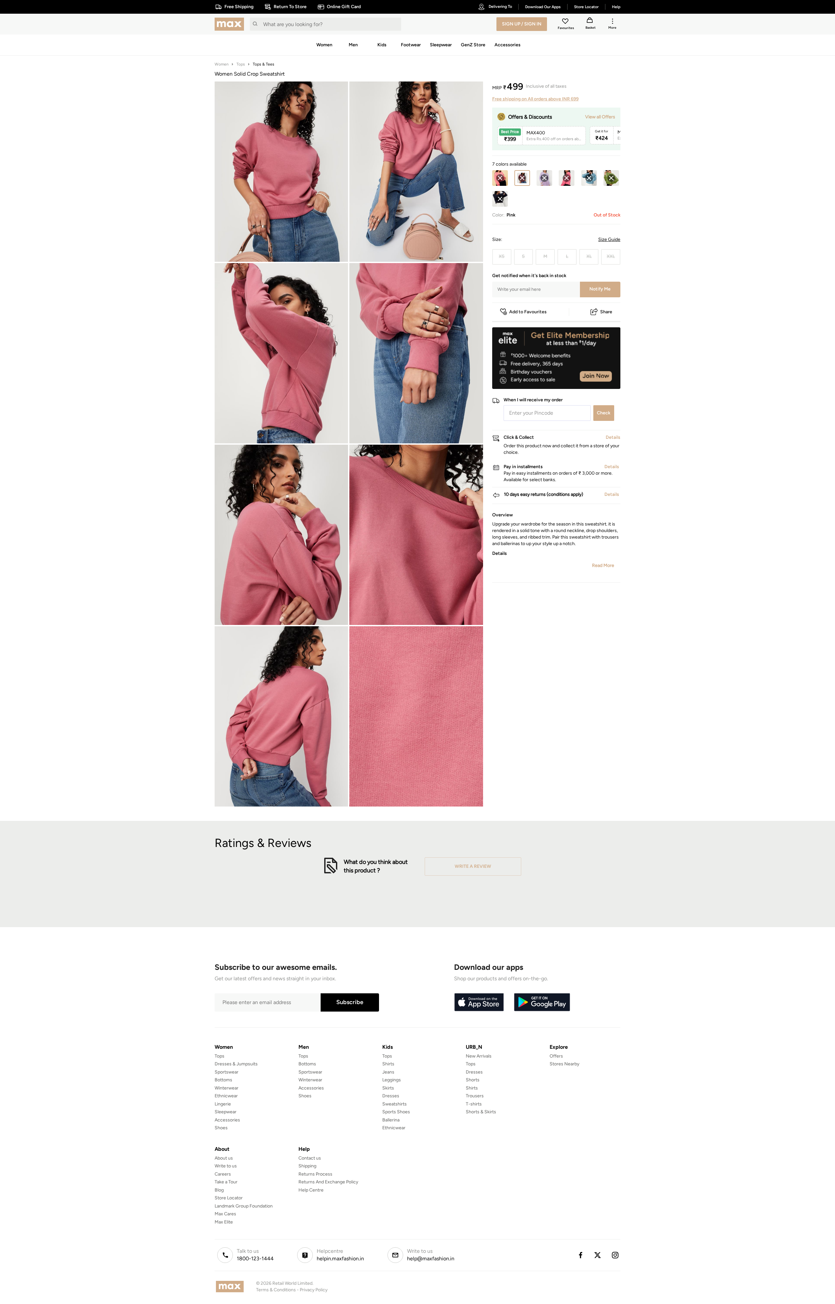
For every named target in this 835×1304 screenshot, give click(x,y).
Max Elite (224, 1222)
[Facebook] (580, 1255)
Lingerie (223, 1104)
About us (224, 1158)
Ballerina (391, 1120)
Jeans (388, 1072)
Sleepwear (225, 1112)
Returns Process (315, 1174)
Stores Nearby (564, 1064)
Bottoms (223, 1080)
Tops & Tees (263, 64)
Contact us (309, 1158)
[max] (231, 24)
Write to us (226, 1166)
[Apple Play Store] (479, 1002)
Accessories (227, 1120)
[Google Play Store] (542, 1002)
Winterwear (226, 1088)
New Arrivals (479, 1056)
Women (222, 64)
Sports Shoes (396, 1112)
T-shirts (474, 1104)
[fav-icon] (566, 22)
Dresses (390, 1096)
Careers (223, 1174)
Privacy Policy (313, 1290)
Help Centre (311, 1190)
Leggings (391, 1080)
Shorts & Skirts (481, 1112)
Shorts (472, 1080)
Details (603, 378)
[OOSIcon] (500, 178)
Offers (556, 1056)
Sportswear (226, 1072)
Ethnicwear (226, 1096)
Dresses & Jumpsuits (236, 1064)
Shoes (221, 1128)
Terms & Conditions (276, 1290)
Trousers (475, 1096)
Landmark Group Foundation (244, 1206)
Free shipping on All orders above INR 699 (535, 99)
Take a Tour (226, 1182)
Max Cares (225, 1214)
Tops (240, 64)
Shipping (307, 1166)
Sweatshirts (394, 1104)
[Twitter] (598, 1255)
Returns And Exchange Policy (328, 1182)
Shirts (388, 1064)
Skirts (388, 1088)
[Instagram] (615, 1255)
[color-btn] (500, 178)
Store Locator (229, 1198)
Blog (219, 1190)
